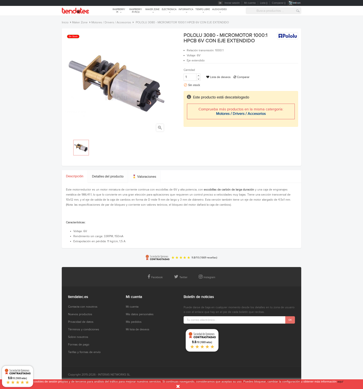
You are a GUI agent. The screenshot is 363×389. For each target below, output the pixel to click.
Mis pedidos (134, 322)
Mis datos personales (140, 314)
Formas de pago (78, 344)
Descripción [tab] (74, 176)
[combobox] (273, 11)
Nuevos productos (80, 314)
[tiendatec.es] (75, 11)
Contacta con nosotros (82, 306)
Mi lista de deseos (137, 329)
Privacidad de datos (80, 322)
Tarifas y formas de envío (84, 352)
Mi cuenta (132, 306)
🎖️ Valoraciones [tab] (144, 177)
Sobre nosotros (78, 337)
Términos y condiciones (83, 329)
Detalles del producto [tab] (108, 177)
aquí (340, 381)
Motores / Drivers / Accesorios (241, 113)
